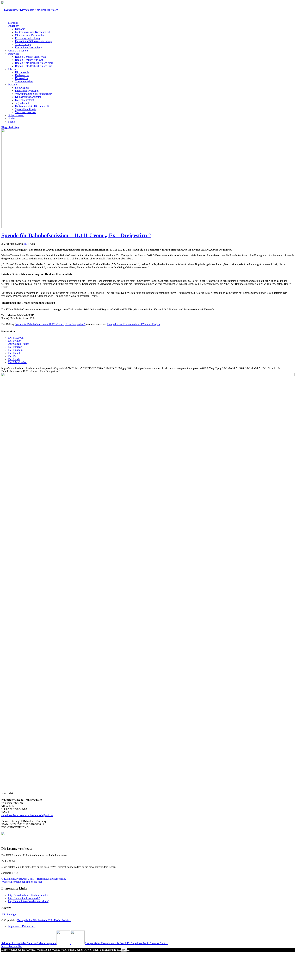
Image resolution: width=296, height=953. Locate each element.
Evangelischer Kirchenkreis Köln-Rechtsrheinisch (44, 920)
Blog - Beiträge (10, 127)
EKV (26, 243)
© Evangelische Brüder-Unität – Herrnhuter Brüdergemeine (33, 878)
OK (123, 950)
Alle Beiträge (8, 914)
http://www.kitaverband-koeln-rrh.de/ (28, 901)
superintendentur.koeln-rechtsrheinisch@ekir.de (27, 815)
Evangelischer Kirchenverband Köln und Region (133, 324)
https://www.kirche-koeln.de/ (24, 898)
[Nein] (128, 950)
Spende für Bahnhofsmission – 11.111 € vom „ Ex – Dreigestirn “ (76, 235)
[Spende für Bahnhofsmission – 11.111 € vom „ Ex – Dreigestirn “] (89, 226)
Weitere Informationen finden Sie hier (21, 881)
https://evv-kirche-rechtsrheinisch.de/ (28, 895)
